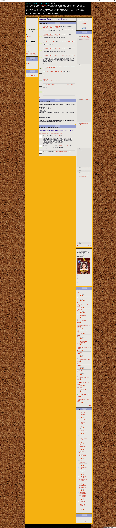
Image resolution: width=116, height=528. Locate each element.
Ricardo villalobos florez (83, 489)
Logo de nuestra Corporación (54, 80)
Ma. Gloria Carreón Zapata (83, 482)
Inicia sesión (84, 24)
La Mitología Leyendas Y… (85, 304)
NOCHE (85, 243)
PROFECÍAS (82, 365)
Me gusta (29, 36)
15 (84, 345)
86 (81, 300)
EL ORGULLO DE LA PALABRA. (83, 480)
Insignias (62, 526)
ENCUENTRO (88, 168)
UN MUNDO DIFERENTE (82, 505)
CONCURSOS (82, 310)
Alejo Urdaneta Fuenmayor (50, 67)
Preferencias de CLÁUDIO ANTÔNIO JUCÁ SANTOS (31, 54)
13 (81, 312)
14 (81, 307)
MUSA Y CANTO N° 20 (84, 382)
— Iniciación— (82, 414)
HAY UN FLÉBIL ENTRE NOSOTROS (82, 496)
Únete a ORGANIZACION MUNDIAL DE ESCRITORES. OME (50, 133)
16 (84, 333)
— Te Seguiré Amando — (83, 439)
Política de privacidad (78, 526)
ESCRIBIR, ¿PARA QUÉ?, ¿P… (85, 347)
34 (81, 317)
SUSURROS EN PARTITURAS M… (85, 371)
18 (84, 317)
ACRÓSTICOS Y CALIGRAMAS (83, 388)
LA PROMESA (88, 37)
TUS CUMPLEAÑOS (82, 487)
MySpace (29, 42)
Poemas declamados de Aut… (85, 325)
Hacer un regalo (34, 75)
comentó (58, 26)
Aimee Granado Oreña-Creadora (39, 526)
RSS (39, 97)
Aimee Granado (46, 71)
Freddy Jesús (57, 27)
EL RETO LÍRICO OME (84, 377)
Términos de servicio (86, 526)
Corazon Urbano (83, 292)
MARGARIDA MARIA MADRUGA (49, 41)
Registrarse (92, 0)
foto (62, 78)
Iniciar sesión (97, 0)
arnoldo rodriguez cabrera (53, 49)
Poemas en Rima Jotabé (84, 330)
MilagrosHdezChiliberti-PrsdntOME (49, 84)
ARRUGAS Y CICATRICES (48, 27)
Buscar (114, 0)
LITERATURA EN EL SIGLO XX (85, 353)
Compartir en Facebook (32, 40)
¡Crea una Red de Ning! (10, 0)
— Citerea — (82, 430)
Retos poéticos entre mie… (85, 359)
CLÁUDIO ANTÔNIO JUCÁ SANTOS (50, 26)
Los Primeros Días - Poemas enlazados (82, 455)
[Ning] (3, 1)
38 (84, 385)
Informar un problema (69, 526)
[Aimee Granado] (28, 64)
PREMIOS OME (83, 315)
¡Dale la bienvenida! (48, 93)
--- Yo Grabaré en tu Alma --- (82, 471)
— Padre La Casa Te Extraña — (82, 423)
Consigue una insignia (87, 521)
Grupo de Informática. (84, 320)
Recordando (88, 170)
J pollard (58, 135)
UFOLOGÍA (82, 336)
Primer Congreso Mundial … (85, 399)
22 (84, 300)
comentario (61, 41)
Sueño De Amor (83, 446)
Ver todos (36, 68)
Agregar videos (81, 512)
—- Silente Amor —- (82, 462)
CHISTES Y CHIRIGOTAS (84, 394)
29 (84, 312)
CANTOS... (45, 49)
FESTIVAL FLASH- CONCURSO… (83, 342)
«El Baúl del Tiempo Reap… (85, 298)
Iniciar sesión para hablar (108, 527)
